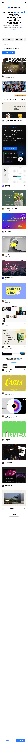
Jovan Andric (8, 279)
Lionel (6, 233)
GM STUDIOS (8, 462)
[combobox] (7, 44)
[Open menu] (25, 2)
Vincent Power (8, 348)
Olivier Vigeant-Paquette (11, 210)
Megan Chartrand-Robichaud (12, 186)
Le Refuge (7, 185)
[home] (3, 3)
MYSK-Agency (9, 277)
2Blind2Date (8, 485)
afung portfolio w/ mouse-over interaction (14, 120)
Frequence (8, 231)
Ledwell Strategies (10, 346)
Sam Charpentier (9, 77)
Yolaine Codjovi (9, 325)
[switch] (4, 48)
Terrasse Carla (9, 393)
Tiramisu (7, 439)
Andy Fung (7, 122)
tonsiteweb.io (8, 369)
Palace (7, 254)
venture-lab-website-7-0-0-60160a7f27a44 (12, 99)
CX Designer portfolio (11, 208)
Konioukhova (8, 323)
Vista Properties (9, 508)
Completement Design (11, 416)
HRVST (6, 510)
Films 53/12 (8, 76)
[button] (8, 144)
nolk (6, 300)
